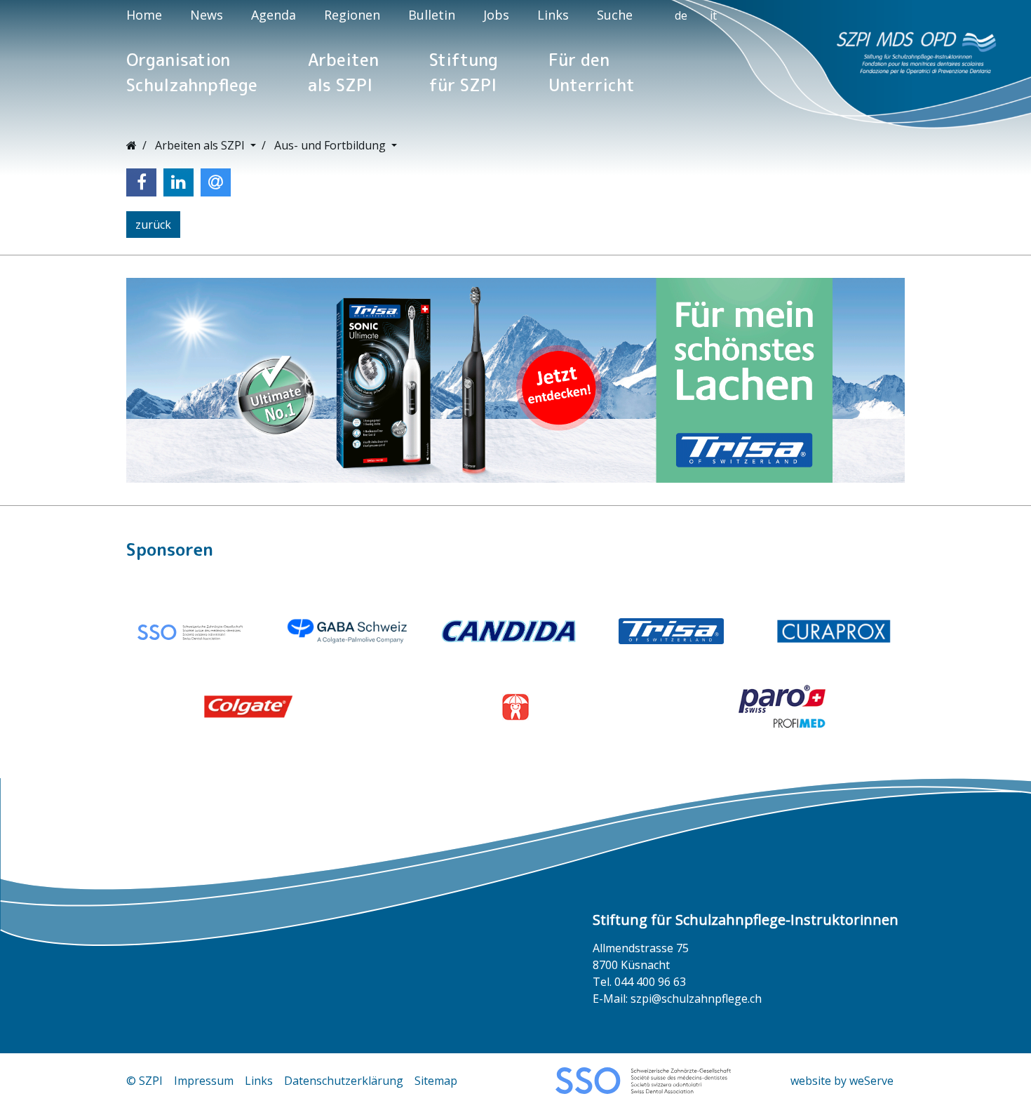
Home (144, 14)
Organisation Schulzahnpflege (191, 72)
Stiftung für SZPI (463, 72)
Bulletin (431, 14)
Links (553, 14)
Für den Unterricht (591, 72)
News (206, 14)
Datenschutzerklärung (343, 1080)
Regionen (352, 14)
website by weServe (842, 1080)
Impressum (204, 1080)
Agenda (273, 14)
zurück (153, 224)
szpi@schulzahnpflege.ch (696, 998)
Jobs (496, 14)
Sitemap (436, 1080)
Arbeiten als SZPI (343, 72)
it (713, 15)
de (681, 15)
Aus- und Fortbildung (331, 145)
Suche (615, 14)
